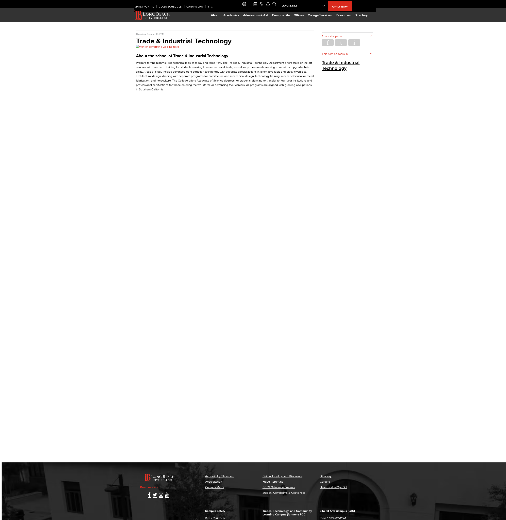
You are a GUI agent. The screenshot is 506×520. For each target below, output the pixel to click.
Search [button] (274, 4)
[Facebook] (149, 495)
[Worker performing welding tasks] (157, 46)
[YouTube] (167, 495)
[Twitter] (155, 495)
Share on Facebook (328, 42)
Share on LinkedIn (354, 42)
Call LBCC (261, 4)
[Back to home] (152, 15)
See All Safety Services (268, 4)
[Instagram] (161, 495)
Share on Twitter (341, 42)
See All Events (255, 4)
